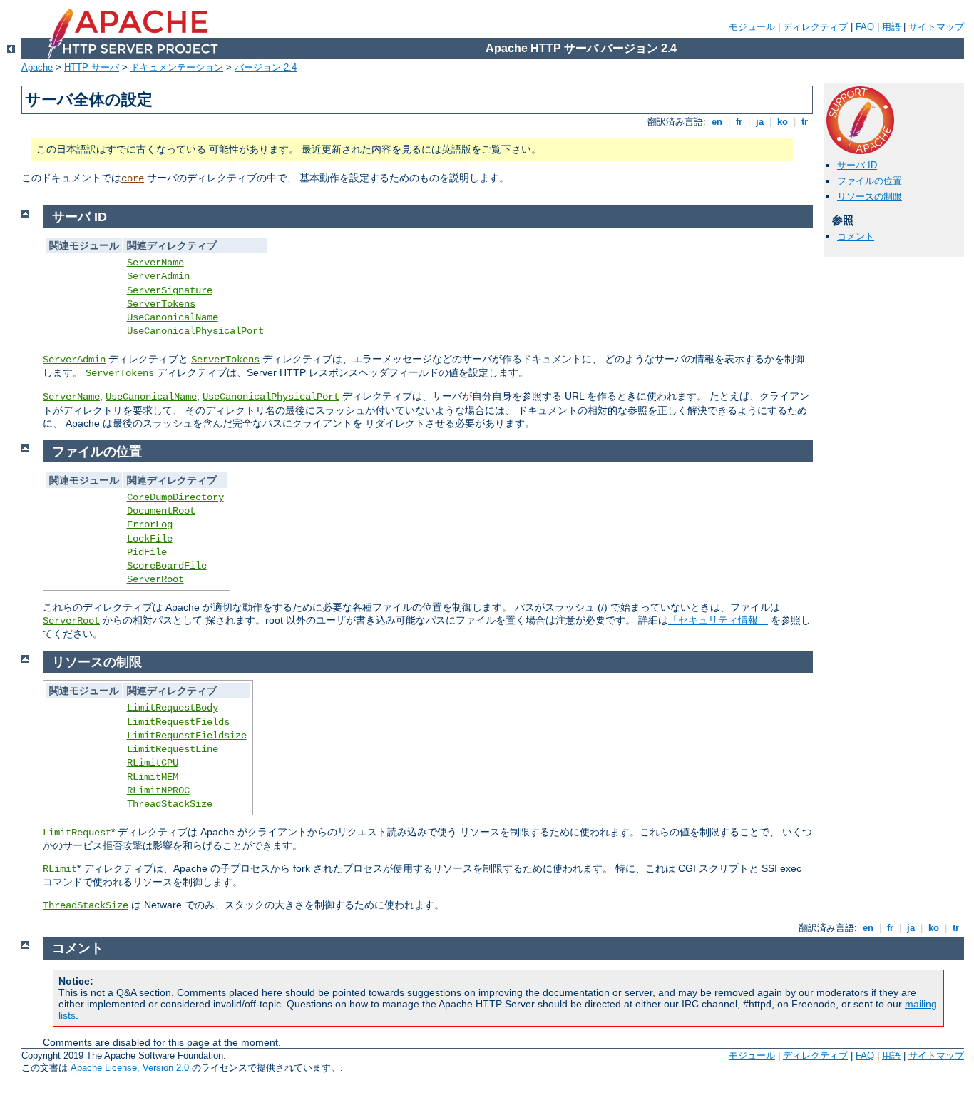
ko (782, 121)
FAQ (865, 26)
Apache (37, 67)
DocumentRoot (161, 511)
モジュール (752, 26)
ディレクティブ (815, 26)
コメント (855, 236)
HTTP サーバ (91, 67)
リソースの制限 (869, 196)
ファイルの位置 (869, 181)
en (717, 121)
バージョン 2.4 (266, 67)
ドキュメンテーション (176, 67)
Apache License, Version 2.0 (130, 1067)
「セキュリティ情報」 (718, 620)
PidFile (147, 552)
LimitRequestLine (172, 749)
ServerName (155, 262)
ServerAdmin (158, 276)
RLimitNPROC (158, 790)
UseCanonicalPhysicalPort (195, 331)
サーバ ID (857, 165)
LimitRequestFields (178, 722)
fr (739, 121)
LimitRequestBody (172, 707)
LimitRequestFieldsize (187, 735)
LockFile (150, 538)
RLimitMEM (152, 777)
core (132, 178)
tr (805, 121)
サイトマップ (936, 26)
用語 (891, 26)
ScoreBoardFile (167, 565)
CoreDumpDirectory (175, 497)
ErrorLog (150, 524)
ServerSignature (169, 290)
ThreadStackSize (169, 804)
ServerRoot (155, 579)
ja (760, 121)
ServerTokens (161, 304)
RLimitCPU (152, 762)
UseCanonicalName (172, 317)
